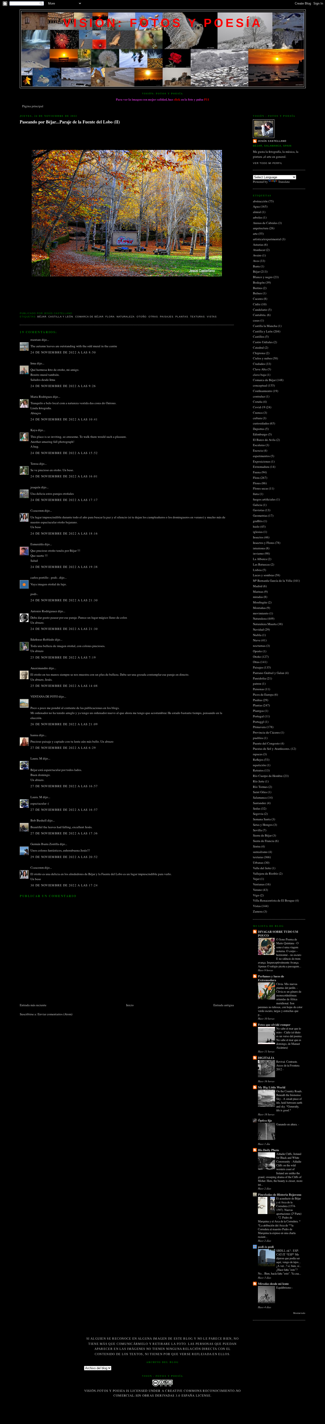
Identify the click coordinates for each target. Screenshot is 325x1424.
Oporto (257, 651)
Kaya (33, 430)
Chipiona (259, 353)
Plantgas (258, 711)
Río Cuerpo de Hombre (268, 776)
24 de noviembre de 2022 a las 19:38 (64, 567)
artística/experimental (267, 239)
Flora (110, 316)
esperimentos (261, 456)
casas (256, 320)
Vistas (212, 316)
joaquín (35, 487)
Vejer (256, 879)
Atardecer (259, 250)
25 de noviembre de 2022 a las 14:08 (64, 686)
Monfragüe (260, 602)
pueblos (258, 738)
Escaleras (259, 445)
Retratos (258, 770)
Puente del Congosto (266, 743)
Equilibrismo (284, 1287)
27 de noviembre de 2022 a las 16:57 (64, 786)
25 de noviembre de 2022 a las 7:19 (63, 657)
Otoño (142, 316)
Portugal (258, 716)
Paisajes (166, 316)
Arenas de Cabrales (265, 223)
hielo (256, 526)
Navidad (258, 629)
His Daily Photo (268, 1150)
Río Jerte (258, 781)
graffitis (258, 521)
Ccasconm (37, 510)
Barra (256, 266)
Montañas (259, 608)
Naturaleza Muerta (265, 624)
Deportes (258, 429)
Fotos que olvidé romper (274, 1024)
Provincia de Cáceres (266, 732)
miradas (258, 597)
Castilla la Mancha (265, 326)
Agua (256, 206)
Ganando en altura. (287, 1124)
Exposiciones (261, 461)
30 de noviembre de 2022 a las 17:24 (64, 885)
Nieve (257, 640)
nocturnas (259, 645)
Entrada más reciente (33, 1005)
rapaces (257, 754)
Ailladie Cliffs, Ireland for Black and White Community (288, 1157)
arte (255, 233)
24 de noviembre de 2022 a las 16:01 (64, 476)
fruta (256, 494)
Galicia (257, 505)
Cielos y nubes (262, 358)
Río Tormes (260, 787)
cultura (257, 418)
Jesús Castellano (272, 141)
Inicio (130, 1005)
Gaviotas (258, 510)
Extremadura (261, 466)
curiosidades (261, 423)
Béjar (41, 316)
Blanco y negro (263, 277)
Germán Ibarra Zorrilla (44, 844)
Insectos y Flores (263, 543)
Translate (284, 181)
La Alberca (260, 559)
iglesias (258, 532)
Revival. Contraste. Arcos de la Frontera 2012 (287, 1065)
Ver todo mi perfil (267, 163)
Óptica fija (265, 1120)
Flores (257, 483)
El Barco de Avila (264, 440)
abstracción (260, 201)
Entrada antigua (223, 1005)
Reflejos (258, 759)
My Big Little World (271, 1087)
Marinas (258, 591)
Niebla (257, 635)
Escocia (258, 450)
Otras (153, 316)
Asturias (258, 244)
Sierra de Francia (263, 841)
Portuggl (258, 722)
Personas (258, 689)
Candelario (260, 309)
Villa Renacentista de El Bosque (274, 900)
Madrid (257, 586)
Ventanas (259, 884)
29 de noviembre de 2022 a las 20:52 (64, 857)
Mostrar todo (299, 1313)
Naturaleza (126, 316)
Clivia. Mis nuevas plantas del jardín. (286, 986)
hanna (34, 735)
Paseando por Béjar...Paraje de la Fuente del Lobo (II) (70, 122)
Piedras (257, 700)
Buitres (257, 288)
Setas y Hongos (263, 824)
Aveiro (257, 255)
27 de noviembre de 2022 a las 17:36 (64, 833)
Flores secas (260, 488)
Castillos (258, 336)
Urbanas (258, 862)
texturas (197, 316)
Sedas (256, 808)
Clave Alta (260, 369)
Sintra (257, 846)
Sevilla (257, 830)
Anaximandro (39, 668)
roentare (35, 339)
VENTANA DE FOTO (44, 696)
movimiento (261, 613)
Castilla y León (60, 316)
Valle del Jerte (262, 868)
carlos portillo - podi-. (44, 577)
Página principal (32, 106)
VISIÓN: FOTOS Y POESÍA (163, 23)
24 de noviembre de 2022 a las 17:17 (64, 500)
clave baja (259, 375)
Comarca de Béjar (89, 316)
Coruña (257, 401)
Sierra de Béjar (262, 835)
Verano (257, 890)
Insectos (258, 537)
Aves (256, 261)
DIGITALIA (266, 1057)
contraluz (259, 396)
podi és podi (266, 1246)
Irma (33, 363)
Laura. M (36, 758)
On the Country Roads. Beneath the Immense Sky (289, 1095)
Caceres (258, 298)
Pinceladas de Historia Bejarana (279, 1194)
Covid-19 (259, 407)
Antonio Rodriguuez (43, 611)
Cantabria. (259, 315)
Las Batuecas (261, 564)
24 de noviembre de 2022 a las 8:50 (63, 352)
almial (257, 212)
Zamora (258, 911)
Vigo (256, 895)
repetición (259, 765)
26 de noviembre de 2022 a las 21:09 (64, 724)
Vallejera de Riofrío (265, 873)
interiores (259, 548)
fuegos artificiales (264, 499)
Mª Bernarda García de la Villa (272, 580)
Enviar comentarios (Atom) (55, 1014)
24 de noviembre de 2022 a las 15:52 (64, 453)
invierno (258, 553)
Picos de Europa (263, 694)
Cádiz (257, 304)
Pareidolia (259, 678)
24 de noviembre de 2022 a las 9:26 (63, 386)
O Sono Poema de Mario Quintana (286, 941)
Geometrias (260, 515)
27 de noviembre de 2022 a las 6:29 (63, 747)
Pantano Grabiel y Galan (268, 673)
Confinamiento (262, 391)
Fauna (257, 472)
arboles (257, 217)
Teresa (34, 463)
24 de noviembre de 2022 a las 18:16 (64, 533)
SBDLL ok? (283, 1250)
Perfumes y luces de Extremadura (271, 978)
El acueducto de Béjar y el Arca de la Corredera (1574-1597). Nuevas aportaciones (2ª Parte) (288, 1205)
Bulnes (257, 293)
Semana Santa (262, 819)
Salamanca (260, 797)
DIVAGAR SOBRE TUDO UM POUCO (278, 933)
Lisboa (257, 570)
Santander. (259, 803)
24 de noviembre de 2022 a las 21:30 (64, 600)
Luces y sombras (263, 575)
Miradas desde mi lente (273, 1283)
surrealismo (260, 852)
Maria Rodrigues (41, 396)
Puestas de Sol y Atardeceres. (271, 748)
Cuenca (258, 412)
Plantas (181, 316)
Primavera (259, 727)
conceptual (260, 385)
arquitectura (260, 228)
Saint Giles (260, 792)
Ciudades (259, 364)
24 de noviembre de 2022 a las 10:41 (64, 419)
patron (257, 683)
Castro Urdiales (263, 342)
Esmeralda (37, 544)
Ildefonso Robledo (42, 639)
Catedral (258, 347)
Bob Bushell (38, 820)
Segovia (258, 814)
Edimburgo (260, 434)
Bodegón (259, 282)
